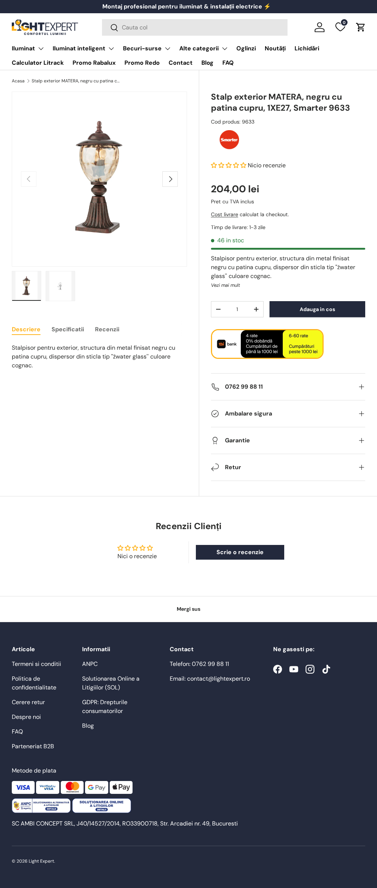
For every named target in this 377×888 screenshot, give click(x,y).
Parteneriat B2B (33, 746)
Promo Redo (142, 63)
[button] (361, 27)
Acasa (18, 81)
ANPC (90, 664)
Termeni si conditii (36, 664)
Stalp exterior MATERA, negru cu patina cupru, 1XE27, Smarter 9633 (76, 81)
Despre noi (26, 717)
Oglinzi (246, 48)
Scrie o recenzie (240, 552)
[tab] (26, 329)
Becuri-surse (142, 48)
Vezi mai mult (225, 285)
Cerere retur (28, 702)
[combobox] (195, 27)
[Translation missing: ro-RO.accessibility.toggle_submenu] (40, 48)
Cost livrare (224, 214)
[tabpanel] (99, 356)
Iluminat (23, 48)
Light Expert (41, 861)
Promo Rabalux (94, 63)
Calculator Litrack (38, 63)
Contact (181, 63)
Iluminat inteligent (79, 48)
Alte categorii (199, 48)
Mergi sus (188, 609)
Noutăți (275, 48)
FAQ (228, 63)
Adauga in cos (317, 309)
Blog (207, 63)
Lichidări (307, 48)
